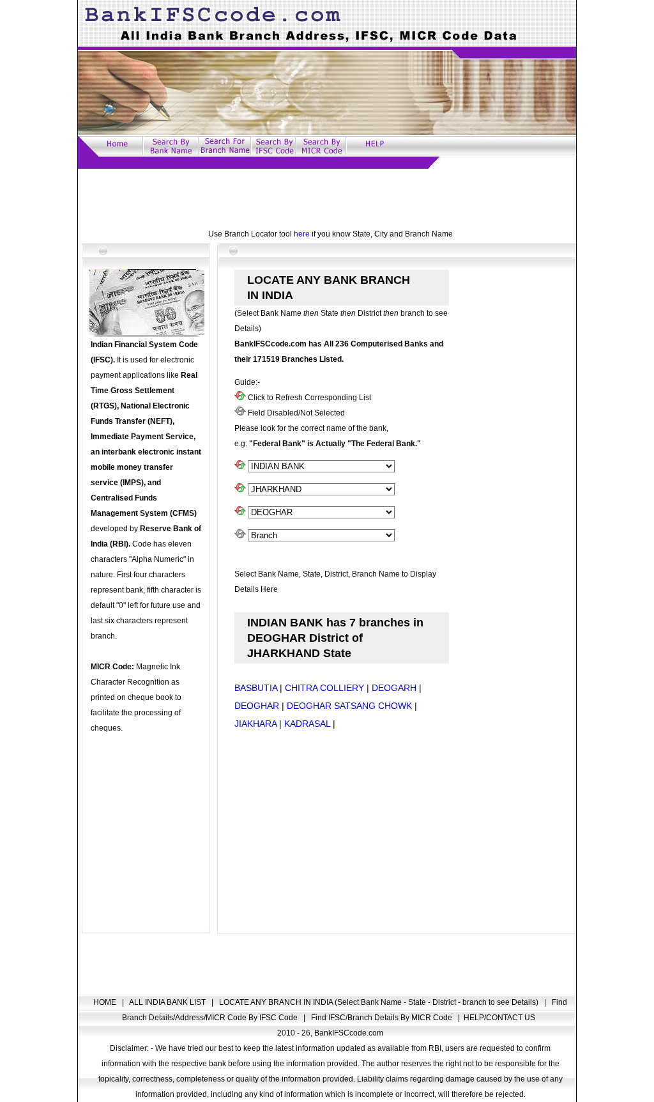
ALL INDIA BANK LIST (168, 1002)
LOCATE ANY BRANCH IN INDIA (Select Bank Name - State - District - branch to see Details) (379, 1002)
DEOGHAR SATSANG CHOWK (349, 706)
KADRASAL (307, 723)
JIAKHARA (255, 723)
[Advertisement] (327, 197)
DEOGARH (394, 688)
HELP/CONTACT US (499, 1017)
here (302, 233)
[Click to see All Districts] (240, 512)
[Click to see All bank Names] (240, 466)
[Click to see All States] (240, 489)
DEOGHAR (256, 706)
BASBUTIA (255, 688)
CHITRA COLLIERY (324, 688)
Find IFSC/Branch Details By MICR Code (382, 1017)
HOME (105, 1002)
